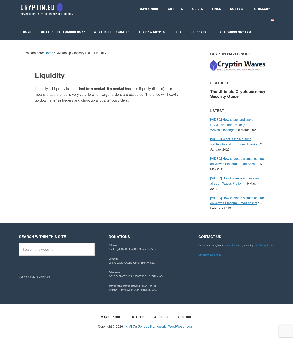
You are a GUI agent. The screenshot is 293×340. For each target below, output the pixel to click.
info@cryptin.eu (264, 245)
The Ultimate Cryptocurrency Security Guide (237, 93)
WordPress (176, 326)
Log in (190, 326)
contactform (231, 245)
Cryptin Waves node (209, 254)
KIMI (128, 326)
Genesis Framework (152, 326)
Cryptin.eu (49, 9)
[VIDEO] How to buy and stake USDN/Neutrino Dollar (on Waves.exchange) (231, 124)
